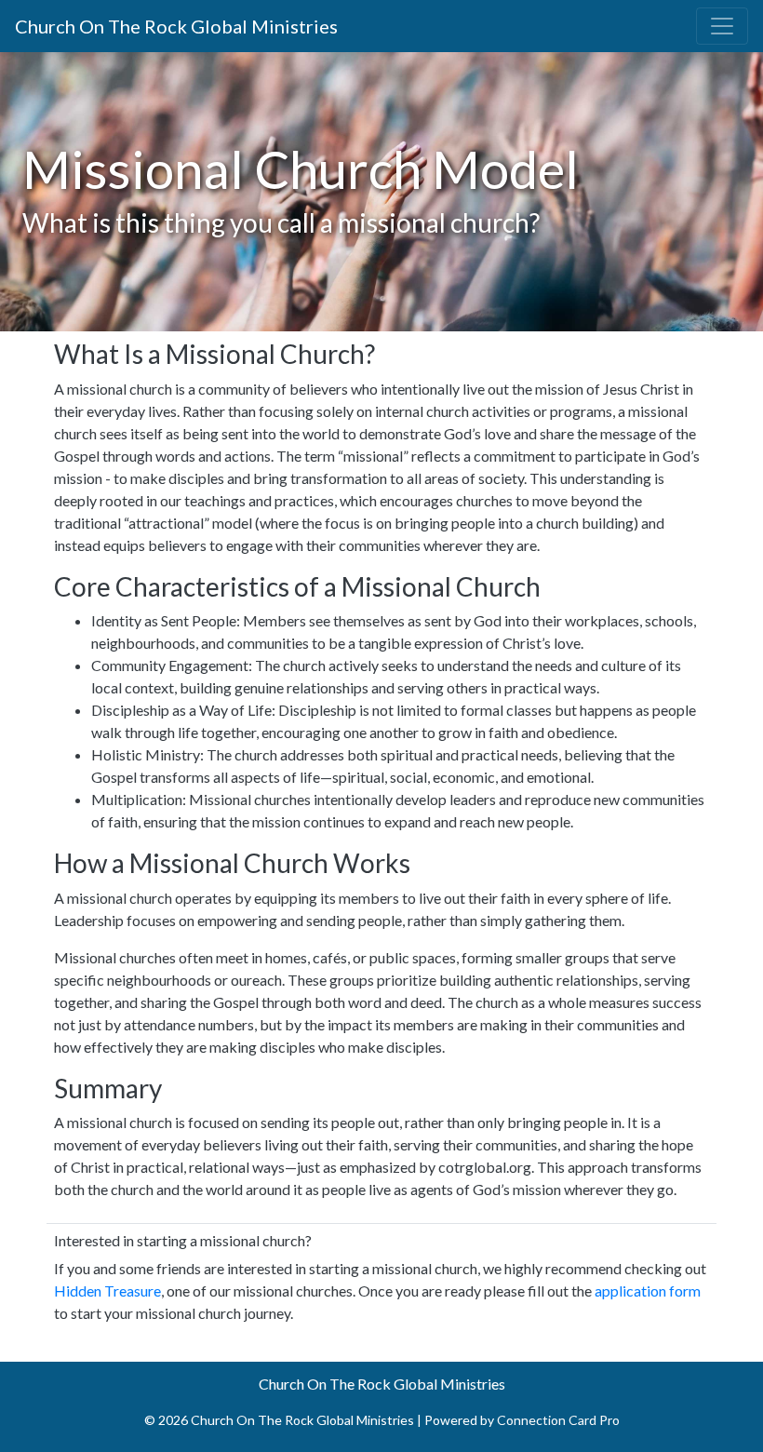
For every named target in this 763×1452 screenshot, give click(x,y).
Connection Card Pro (558, 1420)
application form (648, 1290)
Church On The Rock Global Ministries (176, 26)
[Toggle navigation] (722, 26)
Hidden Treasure (107, 1290)
